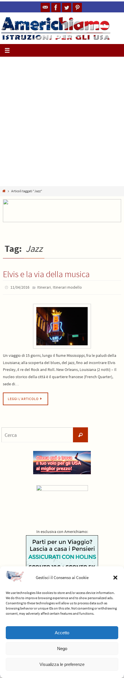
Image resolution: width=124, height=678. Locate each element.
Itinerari (44, 287)
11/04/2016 (19, 287)
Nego (62, 648)
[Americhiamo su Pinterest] (77, 7)
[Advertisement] (62, 121)
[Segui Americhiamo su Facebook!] (56, 7)
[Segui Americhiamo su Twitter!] (66, 7)
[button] (115, 577)
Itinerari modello (67, 287)
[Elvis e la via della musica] (62, 324)
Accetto (62, 632)
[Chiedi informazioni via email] (45, 7)
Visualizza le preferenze (62, 664)
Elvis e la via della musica (46, 273)
